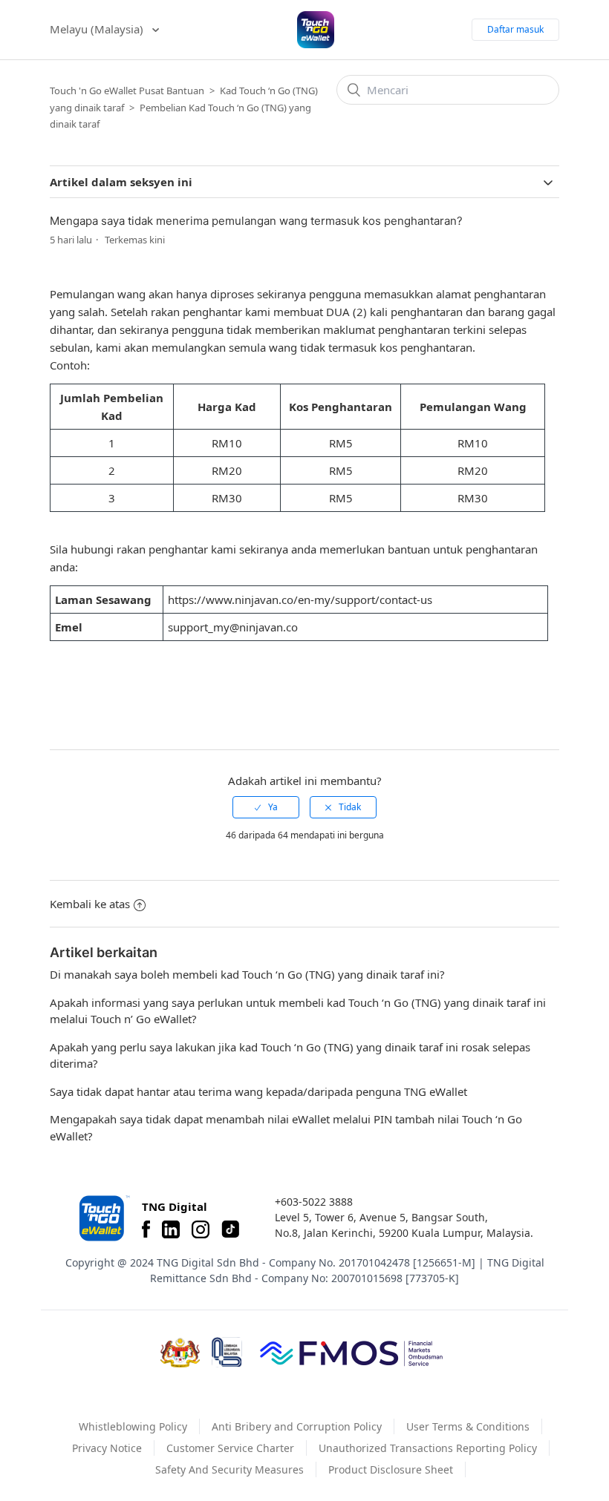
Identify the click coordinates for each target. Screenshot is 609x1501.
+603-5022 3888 (314, 1202)
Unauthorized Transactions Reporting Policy (428, 1448)
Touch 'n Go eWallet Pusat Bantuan (127, 90)
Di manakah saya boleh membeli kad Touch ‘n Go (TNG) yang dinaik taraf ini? (247, 974)
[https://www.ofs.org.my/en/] (351, 1352)
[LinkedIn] (171, 1229)
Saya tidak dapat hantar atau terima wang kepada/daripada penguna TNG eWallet (258, 1091)
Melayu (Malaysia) (98, 29)
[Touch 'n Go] (103, 1218)
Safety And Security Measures (229, 1469)
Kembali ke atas (90, 903)
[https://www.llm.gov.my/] (227, 1352)
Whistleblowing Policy (133, 1426)
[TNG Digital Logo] (315, 29)
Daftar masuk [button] (515, 29)
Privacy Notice (107, 1448)
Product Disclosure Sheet (390, 1469)
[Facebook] (146, 1229)
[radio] (265, 807)
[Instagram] (200, 1229)
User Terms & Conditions (468, 1426)
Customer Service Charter (230, 1448)
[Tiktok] (230, 1229)
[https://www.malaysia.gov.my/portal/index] (180, 1352)
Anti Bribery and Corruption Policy (297, 1426)
